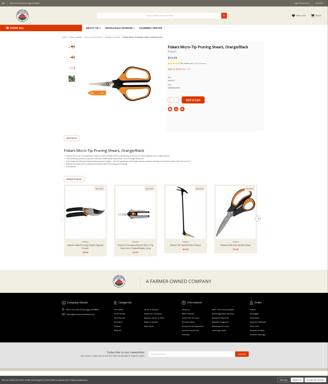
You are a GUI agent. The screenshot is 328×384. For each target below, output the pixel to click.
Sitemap (185, 334)
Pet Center (118, 309)
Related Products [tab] (74, 179)
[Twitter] (182, 109)
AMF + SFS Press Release (223, 309)
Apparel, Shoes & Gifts (154, 318)
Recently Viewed (257, 330)
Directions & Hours (190, 318)
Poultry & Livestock (153, 314)
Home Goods (119, 314)
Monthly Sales (188, 322)
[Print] (176, 109)
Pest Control (119, 318)
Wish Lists (301, 15)
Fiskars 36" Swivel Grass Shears (185, 245)
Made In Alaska (151, 322)
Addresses (254, 318)
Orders (253, 309)
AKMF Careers (188, 314)
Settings (284, 379)
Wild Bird (118, 322)
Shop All (117, 330)
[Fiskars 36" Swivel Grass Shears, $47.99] (185, 212)
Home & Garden (151, 309)
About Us (92, 28)
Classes (117, 326)
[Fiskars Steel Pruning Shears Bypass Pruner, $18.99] (85, 212)
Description (71, 138)
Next (257, 218)
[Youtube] (74, 321)
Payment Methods (258, 322)
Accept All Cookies (315, 379)
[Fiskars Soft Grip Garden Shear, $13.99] (235, 212)
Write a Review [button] (200, 63)
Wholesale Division (119, 28)
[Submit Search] (224, 16)
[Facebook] (64, 321)
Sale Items (149, 326)
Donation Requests (220, 318)
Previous (63, 218)
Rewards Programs (220, 322)
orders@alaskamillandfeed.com (80, 314)
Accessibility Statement (193, 326)
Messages (254, 314)
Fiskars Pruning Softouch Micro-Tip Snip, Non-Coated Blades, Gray (135, 247)
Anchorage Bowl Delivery (223, 314)
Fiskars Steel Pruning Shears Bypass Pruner (85, 247)
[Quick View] (102, 188)
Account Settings (257, 334)
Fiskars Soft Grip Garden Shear (235, 245)
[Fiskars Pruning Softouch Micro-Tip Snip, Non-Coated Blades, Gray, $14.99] (135, 212)
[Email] (170, 109)
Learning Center (150, 28)
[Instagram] (69, 321)
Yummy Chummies (190, 330)
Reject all (297, 379)
